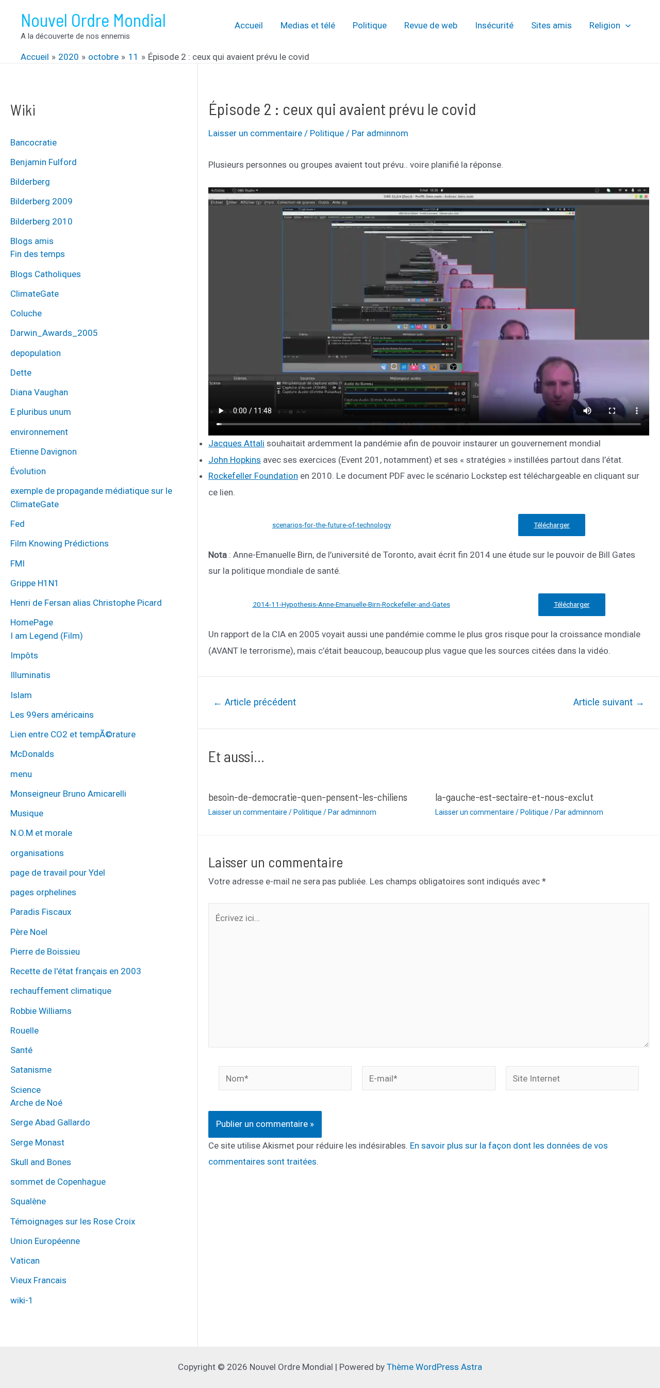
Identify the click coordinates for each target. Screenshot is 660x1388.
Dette (20, 372)
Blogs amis (32, 241)
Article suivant (609, 702)
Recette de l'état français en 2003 (75, 971)
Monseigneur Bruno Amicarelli (68, 793)
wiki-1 (22, 1300)
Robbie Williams (41, 1011)
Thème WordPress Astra (434, 1367)
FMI (17, 563)
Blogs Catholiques (45, 274)
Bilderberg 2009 (41, 201)
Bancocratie (33, 142)
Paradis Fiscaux (40, 912)
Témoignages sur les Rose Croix (72, 1221)
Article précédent (254, 702)
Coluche (26, 313)
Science (25, 1090)
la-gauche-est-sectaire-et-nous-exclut (514, 796)
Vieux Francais (38, 1280)
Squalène (28, 1201)
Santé (21, 1050)
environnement (39, 432)
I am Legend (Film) (46, 636)
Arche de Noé (36, 1103)
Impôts (24, 655)
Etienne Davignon (43, 451)
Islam (21, 695)
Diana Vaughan (39, 392)
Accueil (249, 25)
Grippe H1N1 (34, 583)
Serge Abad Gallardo (50, 1122)
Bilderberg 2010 (41, 221)
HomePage (31, 622)
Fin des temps (37, 254)
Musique (26, 813)
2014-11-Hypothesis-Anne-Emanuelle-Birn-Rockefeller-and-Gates (351, 604)
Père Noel (28, 932)
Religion (604, 25)
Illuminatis (30, 675)
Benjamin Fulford (43, 162)
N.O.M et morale (41, 833)
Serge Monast (37, 1142)
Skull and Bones (40, 1162)
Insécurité (494, 25)
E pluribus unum (40, 412)
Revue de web (430, 25)
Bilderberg (30, 181)
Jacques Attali (236, 443)
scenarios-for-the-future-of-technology (331, 525)
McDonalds (32, 754)
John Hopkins (234, 460)
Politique (370, 25)
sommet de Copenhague (58, 1181)
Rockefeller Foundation (253, 476)
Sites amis (551, 25)
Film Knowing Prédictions (59, 543)
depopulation (35, 353)
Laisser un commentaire (255, 133)
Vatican (25, 1260)
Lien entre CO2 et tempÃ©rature (73, 734)
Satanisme (31, 1069)
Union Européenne (45, 1241)
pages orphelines (43, 892)
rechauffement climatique (60, 991)
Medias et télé (307, 25)
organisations (37, 853)
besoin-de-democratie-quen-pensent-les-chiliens (307, 796)
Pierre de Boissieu (45, 951)
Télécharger (552, 525)
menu (21, 774)
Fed (17, 524)
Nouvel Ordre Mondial (93, 19)
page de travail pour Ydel (57, 872)
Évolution (28, 471)
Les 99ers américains (52, 714)
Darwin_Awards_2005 (54, 333)
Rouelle (24, 1030)
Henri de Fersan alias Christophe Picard (86, 603)
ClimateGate (34, 293)
